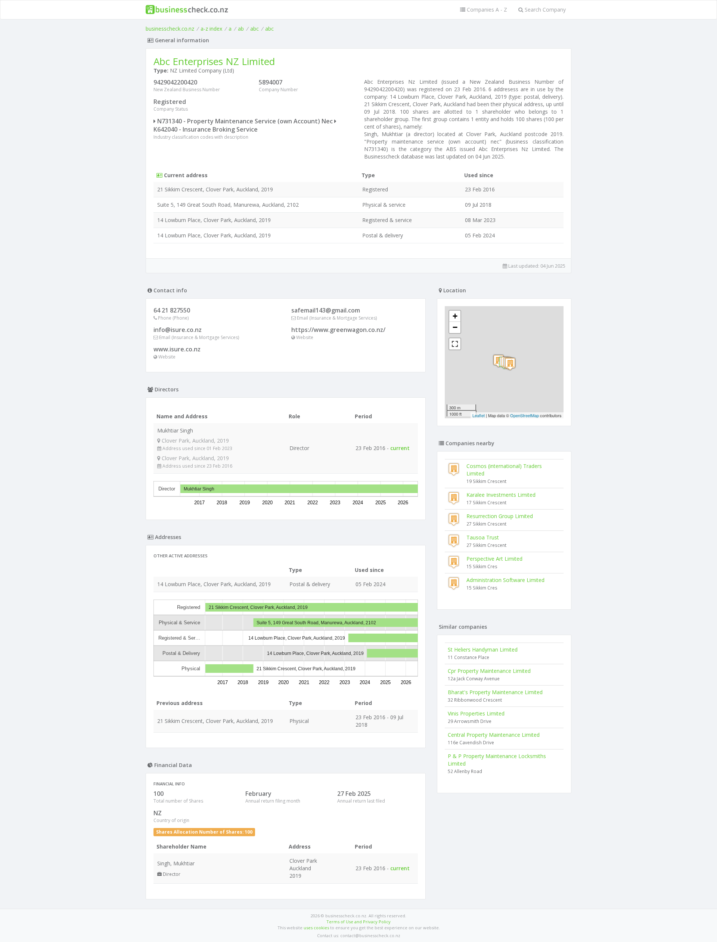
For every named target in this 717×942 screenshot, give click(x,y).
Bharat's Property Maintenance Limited (495, 692)
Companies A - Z (486, 9)
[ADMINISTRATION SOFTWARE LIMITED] (510, 364)
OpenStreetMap (524, 415)
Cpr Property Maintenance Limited (489, 670)
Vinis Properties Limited (476, 713)
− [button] (455, 327)
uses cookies (316, 927)
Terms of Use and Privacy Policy (358, 921)
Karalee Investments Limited (501, 494)
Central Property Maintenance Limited (494, 734)
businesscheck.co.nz (170, 28)
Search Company (544, 9)
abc (254, 28)
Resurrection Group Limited (499, 516)
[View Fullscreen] (454, 344)
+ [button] (455, 316)
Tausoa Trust (482, 537)
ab (241, 28)
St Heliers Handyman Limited (483, 649)
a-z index (211, 28)
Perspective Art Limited (494, 558)
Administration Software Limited (505, 580)
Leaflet (478, 415)
